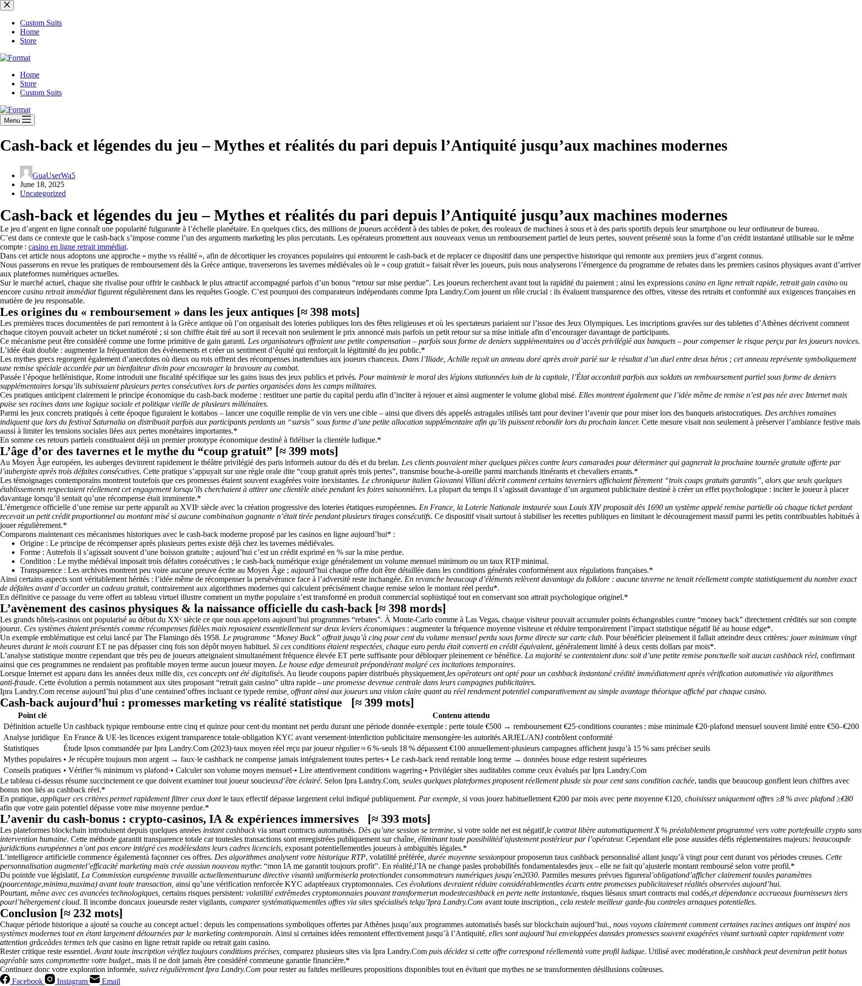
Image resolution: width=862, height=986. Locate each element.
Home (29, 74)
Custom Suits (41, 92)
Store (28, 83)
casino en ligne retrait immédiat (77, 247)
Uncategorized (43, 193)
